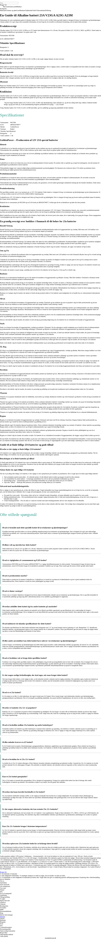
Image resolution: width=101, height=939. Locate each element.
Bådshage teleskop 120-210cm (85, 863)
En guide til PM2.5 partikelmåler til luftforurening (66, 860)
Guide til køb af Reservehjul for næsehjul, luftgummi (70, 867)
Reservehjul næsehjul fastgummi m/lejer (88, 858)
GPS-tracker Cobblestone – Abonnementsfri (29, 856)
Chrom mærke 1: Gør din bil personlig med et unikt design (72, 861)
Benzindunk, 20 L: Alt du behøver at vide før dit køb (20, 867)
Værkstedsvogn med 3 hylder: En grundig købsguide (49, 865)
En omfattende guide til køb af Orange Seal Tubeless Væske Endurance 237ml (25, 860)
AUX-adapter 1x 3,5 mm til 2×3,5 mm (40, 861)
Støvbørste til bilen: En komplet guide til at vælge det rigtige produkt (53, 863)
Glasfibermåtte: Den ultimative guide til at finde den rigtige (56, 858)
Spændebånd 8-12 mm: (45, 867)
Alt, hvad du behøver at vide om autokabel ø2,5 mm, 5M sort (63, 856)
